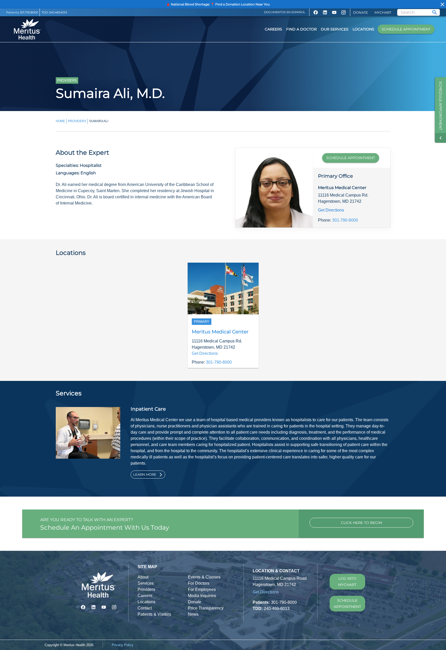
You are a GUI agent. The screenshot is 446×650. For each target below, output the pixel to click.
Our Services (334, 29)
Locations (363, 29)
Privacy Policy (122, 645)
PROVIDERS (77, 121)
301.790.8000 (29, 12)
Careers (273, 29)
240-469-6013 (277, 608)
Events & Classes (204, 577)
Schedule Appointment (406, 29)
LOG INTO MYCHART (347, 581)
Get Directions (331, 210)
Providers (146, 589)
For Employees (202, 589)
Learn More (144, 474)
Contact (145, 608)
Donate (360, 12)
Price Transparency (206, 608)
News (193, 614)
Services (146, 583)
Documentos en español (284, 12)
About (143, 577)
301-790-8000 (345, 220)
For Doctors (198, 583)
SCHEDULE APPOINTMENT (350, 157)
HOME (60, 121)
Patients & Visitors (154, 614)
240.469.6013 (58, 12)
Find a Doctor (301, 29)
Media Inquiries (202, 595)
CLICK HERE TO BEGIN (361, 522)
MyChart (383, 12)
